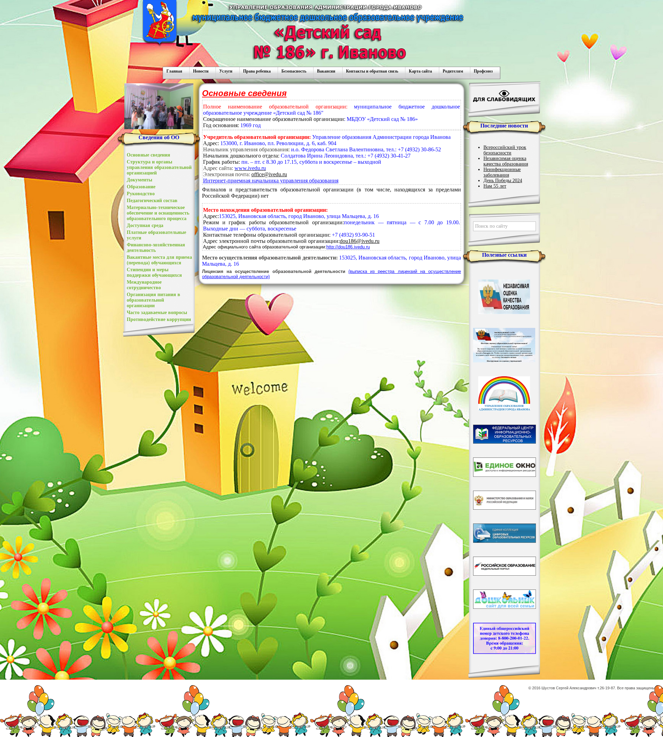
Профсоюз (483, 71)
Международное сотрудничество (144, 285)
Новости (201, 71)
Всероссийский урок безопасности (504, 150)
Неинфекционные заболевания (502, 172)
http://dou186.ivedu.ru (348, 246)
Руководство (141, 193)
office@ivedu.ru (269, 174)
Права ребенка (257, 71)
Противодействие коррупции (159, 319)
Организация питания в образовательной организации (153, 300)
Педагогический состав (152, 200)
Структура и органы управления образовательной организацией (159, 167)
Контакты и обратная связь (372, 71)
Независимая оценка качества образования (505, 161)
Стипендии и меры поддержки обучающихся (154, 272)
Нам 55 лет (494, 186)
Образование (141, 186)
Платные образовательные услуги (156, 235)
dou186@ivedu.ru (359, 241)
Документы (139, 179)
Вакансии (326, 71)
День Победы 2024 (502, 180)
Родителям (453, 71)
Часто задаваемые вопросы (157, 312)
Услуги (225, 71)
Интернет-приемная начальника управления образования (270, 180)
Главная (174, 71)
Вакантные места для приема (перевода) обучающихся (159, 260)
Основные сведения (148, 155)
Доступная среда (145, 225)
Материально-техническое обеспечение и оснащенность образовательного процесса (158, 213)
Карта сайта (420, 71)
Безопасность (293, 71)
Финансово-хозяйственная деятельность (156, 247)
